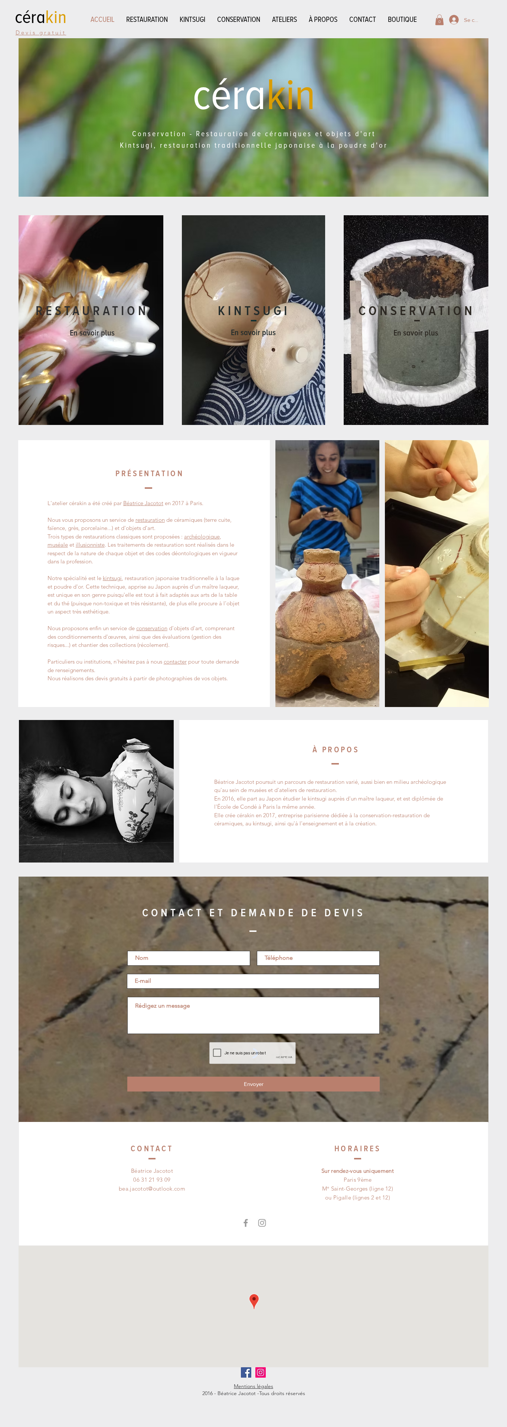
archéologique (202, 536)
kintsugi (112, 578)
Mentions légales (253, 1386)
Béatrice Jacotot (143, 503)
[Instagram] (262, 1223)
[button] (439, 19)
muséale (58, 544)
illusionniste (90, 544)
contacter (175, 661)
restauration (150, 519)
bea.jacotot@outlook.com (152, 1188)
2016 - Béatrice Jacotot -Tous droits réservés (253, 1393)
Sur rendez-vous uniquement (357, 1170)
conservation (151, 628)
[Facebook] (246, 1223)
